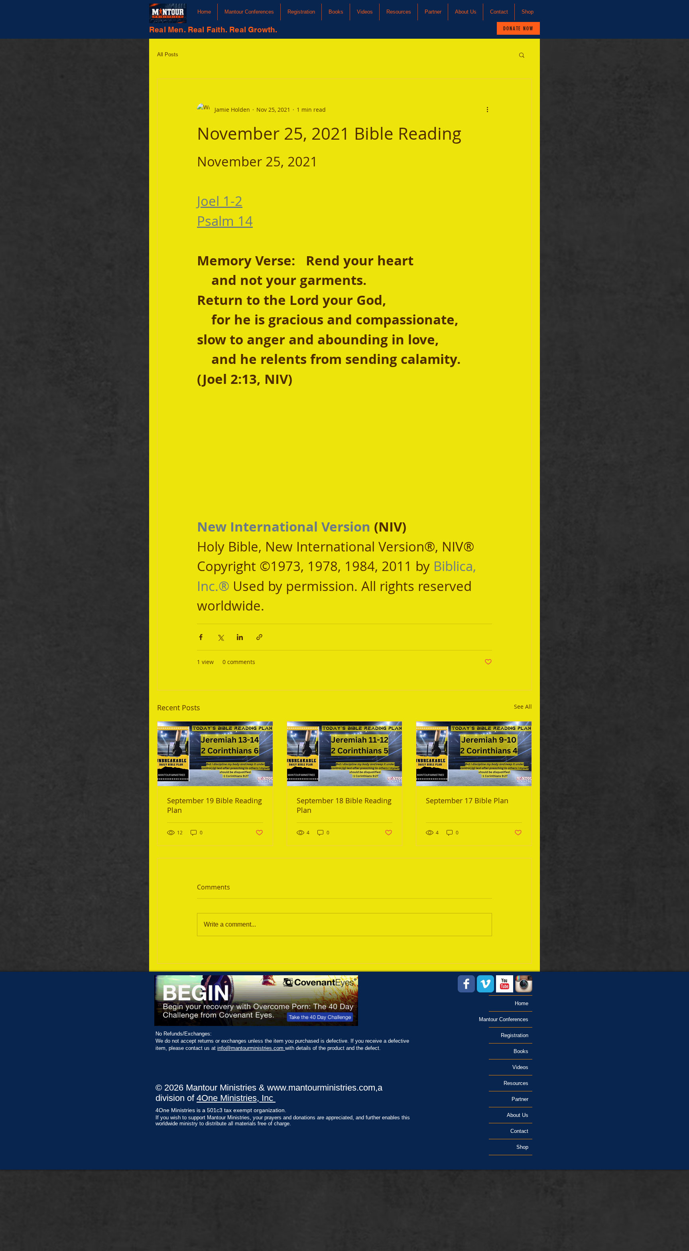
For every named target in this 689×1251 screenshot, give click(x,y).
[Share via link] (259, 637)
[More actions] (487, 109)
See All (523, 706)
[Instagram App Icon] (523, 983)
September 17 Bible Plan (467, 800)
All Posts (167, 54)
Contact (519, 1131)
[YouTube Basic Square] (504, 983)
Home (521, 1003)
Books (521, 1051)
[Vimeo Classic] (485, 983)
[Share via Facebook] (201, 637)
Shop (522, 1147)
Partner (520, 1099)
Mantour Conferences (508, 1019)
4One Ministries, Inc (236, 1098)
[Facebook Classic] (466, 983)
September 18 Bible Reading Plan (344, 805)
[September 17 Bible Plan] (474, 753)
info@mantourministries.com (251, 1048)
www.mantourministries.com (321, 1088)
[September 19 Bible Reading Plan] (215, 753)
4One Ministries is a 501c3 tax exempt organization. (221, 1110)
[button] (249, 12)
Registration (514, 1035)
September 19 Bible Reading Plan (214, 805)
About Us (517, 1115)
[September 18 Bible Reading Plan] (344, 753)
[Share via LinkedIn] (240, 637)
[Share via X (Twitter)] (220, 637)
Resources (516, 1083)
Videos (520, 1067)
